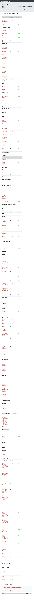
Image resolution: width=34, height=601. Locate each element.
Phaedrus (3, 86)
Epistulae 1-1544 (5, 310)
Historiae (3, 401)
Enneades (3, 214)
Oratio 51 (3, 313)
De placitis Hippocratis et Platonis (4, 64)
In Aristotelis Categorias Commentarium (4, 347)
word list (16, 595)
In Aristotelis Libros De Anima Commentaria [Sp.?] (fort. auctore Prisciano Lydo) (5, 355)
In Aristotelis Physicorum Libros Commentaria (5, 351)
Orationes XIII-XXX (5, 573)
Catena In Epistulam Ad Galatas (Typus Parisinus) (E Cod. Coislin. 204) (5, 514)
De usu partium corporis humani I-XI (5, 61)
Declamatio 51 (4, 316)
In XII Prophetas (4, 460)
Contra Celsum (4, 271)
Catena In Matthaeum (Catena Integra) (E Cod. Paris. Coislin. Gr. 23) (5, 465)
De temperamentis (5, 81)
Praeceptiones (4, 166)
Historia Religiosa (5, 457)
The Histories (4, 579)
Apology (3, 89)
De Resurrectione (5, 201)
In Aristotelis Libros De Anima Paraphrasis (4, 405)
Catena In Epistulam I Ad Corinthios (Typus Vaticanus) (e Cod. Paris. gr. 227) (5, 503)
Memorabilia (4, 51)
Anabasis (3, 102)
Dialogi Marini (4, 99)
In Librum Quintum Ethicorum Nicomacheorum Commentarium (4, 433)
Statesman (3, 84)
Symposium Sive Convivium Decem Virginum (5, 334)
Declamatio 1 (4, 314)
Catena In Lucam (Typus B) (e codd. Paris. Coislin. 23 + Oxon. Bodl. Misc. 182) (5, 480)
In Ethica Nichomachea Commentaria (4, 149)
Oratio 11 (3, 311)
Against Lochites (4, 33)
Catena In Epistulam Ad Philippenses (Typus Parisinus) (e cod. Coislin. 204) (5, 520)
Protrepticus (4, 252)
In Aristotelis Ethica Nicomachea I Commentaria (5, 411)
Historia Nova (4, 449)
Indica (3, 103)
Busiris (3, 37)
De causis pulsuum (5, 67)
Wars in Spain (4, 131)
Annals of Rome (4, 338)
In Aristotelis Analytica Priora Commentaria (4, 365)
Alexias (3, 323)
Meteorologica (4, 106)
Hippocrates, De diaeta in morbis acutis (12, 587)
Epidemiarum (4, 159)
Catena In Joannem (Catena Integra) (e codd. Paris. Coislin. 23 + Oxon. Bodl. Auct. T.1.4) (5, 485)
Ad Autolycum (4, 210)
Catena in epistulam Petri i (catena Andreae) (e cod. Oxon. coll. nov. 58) (5, 545)
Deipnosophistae (5, 28)
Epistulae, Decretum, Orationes (3, 163)
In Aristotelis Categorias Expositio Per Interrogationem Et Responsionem (5, 258)
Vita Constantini (4, 225)
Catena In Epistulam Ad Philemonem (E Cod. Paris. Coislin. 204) (5, 531)
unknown (3, 25)
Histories (3, 582)
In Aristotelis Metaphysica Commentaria (4, 188)
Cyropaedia (4, 54)
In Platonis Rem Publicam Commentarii (4, 444)
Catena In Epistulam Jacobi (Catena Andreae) (5, 541)
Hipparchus (4, 87)
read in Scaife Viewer (6, 590)
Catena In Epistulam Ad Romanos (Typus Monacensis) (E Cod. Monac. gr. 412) (5, 559)
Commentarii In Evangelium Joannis (4, 274)
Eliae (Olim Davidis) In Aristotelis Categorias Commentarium (4, 396)
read (19, 595)
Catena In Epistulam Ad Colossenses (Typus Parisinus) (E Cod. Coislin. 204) (5, 526)
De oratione (4, 279)
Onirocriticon (4, 134)
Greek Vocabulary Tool (6, 1)
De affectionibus (4, 160)
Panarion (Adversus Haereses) (3, 238)
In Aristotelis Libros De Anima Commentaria (4, 369)
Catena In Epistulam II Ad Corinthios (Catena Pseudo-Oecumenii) (5, 508)
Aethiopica (3, 174)
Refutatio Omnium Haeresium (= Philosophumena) (5, 306)
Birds (3, 576)
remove (30, 587)
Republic (3, 90)
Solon (3, 24)
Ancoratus (3, 236)
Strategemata (4, 153)
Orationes (3, 145)
